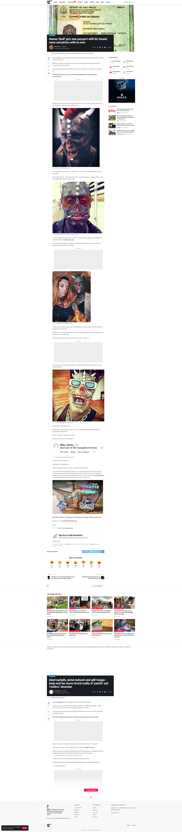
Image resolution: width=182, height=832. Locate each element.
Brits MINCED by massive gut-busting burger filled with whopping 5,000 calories (56, 635)
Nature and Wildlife (74, 631)
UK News (118, 112)
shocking (67, 528)
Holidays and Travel (121, 134)
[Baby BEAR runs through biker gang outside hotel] (79, 625)
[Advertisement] (78, 91)
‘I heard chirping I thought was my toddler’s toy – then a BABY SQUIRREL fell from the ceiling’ (123, 612)
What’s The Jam (69, 239)
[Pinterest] (115, 67)
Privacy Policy (92, 544)
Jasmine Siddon (57, 690)
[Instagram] (128, 67)
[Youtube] (115, 72)
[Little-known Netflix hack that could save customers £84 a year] (112, 111)
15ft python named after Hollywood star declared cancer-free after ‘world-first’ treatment (124, 635)
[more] (113, 2)
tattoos (71, 528)
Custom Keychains (99, 475)
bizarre (59, 528)
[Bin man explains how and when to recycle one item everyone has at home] (112, 125)
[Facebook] (115, 61)
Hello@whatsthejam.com (70, 521)
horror (63, 528)
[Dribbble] (128, 72)
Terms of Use (10, 828)
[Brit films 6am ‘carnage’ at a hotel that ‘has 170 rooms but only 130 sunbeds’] (112, 132)
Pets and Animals (119, 608)
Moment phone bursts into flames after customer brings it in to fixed (79, 717)
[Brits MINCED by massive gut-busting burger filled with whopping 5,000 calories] (57, 625)
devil (59, 58)
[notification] (124, 2)
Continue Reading (91, 790)
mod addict (59, 702)
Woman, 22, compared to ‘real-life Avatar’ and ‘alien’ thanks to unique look (80, 517)
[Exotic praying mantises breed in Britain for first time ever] (102, 625)
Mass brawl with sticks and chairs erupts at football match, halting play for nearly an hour (125, 117)
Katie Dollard (57, 46)
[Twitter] (128, 61)
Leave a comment (97, 585)
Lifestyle (52, 35)
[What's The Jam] (49, 2)
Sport (118, 120)
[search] (127, 2)
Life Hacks (119, 127)
